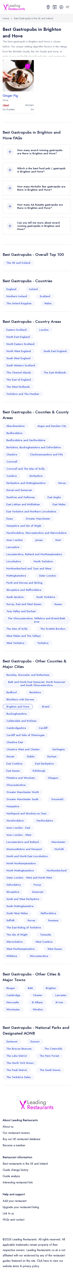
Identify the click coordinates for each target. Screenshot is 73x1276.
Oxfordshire (13, 885)
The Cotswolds (53, 1049)
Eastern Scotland (16, 330)
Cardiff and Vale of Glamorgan (25, 735)
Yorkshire (43, 643)
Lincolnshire (13, 561)
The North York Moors (20, 1063)
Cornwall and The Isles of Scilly (25, 469)
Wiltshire (11, 956)
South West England (18, 358)
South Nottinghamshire (19, 906)
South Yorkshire (45, 597)
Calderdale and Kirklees (21, 721)
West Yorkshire (15, 643)
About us (8, 1127)
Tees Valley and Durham (21, 611)
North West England (18, 351)
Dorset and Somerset (19, 490)
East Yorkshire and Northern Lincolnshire (31, 511)
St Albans (37, 1002)
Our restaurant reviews (16, 1133)
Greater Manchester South (22, 799)
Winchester (13, 1009)
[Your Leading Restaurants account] (61, 7)
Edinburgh (39, 771)
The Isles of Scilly (16, 629)
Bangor (10, 988)
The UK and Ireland (18, 263)
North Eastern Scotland (20, 344)
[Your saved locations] (48, 7)
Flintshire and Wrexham (20, 778)
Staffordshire (48, 913)
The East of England (18, 380)
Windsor (38, 1009)
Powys (37, 885)
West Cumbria (43, 942)
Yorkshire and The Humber (22, 394)
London (44, 330)
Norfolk (59, 849)
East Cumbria (14, 764)
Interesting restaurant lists (18, 1182)
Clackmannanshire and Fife (46, 454)
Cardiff (43, 728)
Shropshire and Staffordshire (23, 590)
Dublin (31, 756)
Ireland (33, 289)
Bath (30, 988)
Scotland (45, 296)
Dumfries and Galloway (20, 497)
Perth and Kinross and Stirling (24, 583)
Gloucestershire (16, 785)
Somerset (37, 892)
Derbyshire (36, 476)
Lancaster (61, 995)
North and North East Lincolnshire (27, 856)
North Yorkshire (43, 561)
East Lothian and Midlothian (23, 504)
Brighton (51, 988)
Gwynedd (57, 799)
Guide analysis (11, 1176)
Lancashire (12, 547)
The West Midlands (18, 387)
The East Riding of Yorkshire (23, 927)
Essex (9, 519)
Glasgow (53, 778)
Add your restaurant (14, 1201)
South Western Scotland (20, 365)
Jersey (39, 540)
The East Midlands (55, 372)
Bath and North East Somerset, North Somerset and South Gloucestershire (36, 683)
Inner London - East (18, 828)
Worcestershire (39, 956)
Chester (37, 995)
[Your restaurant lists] (55, 7)
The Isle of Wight (16, 935)
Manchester (59, 842)
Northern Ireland (16, 296)
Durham (52, 756)
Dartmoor (12, 1041)
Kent (58, 540)
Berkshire (35, 692)
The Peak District (16, 1070)
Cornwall (11, 462)
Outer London (47, 576)
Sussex (58, 604)
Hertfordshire (44, 821)
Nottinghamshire (16, 576)
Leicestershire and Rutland (22, 842)
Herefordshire (15, 821)
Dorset (10, 756)
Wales (48, 303)
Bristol (45, 707)
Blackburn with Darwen (20, 699)
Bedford (11, 692)
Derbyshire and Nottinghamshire (26, 483)
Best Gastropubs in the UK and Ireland (33, 18)
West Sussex (54, 949)
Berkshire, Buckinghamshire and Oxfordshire (33, 447)
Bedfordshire (14, 433)
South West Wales (17, 913)
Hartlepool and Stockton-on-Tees (26, 813)
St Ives (59, 1002)
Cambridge (13, 995)
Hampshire (12, 806)
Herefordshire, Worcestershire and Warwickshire (36, 533)
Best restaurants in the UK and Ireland (25, 1164)
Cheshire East (14, 742)
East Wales (59, 504)
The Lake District (16, 1056)
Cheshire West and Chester (23, 749)
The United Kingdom (19, 303)
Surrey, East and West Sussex (23, 604)
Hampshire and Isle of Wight (23, 526)
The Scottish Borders (52, 629)
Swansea (53, 920)
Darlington (58, 749)
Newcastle (12, 1002)
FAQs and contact (13, 1220)
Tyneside (45, 935)
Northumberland (57, 870)
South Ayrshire (15, 597)
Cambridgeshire (16, 728)
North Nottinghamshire (20, 870)
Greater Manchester (38, 519)
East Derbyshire (44, 764)
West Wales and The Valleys (23, 636)
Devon (62, 483)
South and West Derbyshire (22, 899)
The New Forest (49, 1056)
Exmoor (35, 1041)
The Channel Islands (18, 372)
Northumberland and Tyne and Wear (29, 568)
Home (6, 18)
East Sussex (13, 771)
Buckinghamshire (16, 714)
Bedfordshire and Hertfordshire (25, 440)
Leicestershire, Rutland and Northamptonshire (34, 554)
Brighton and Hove (17, 707)
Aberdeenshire (15, 426)
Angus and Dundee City (51, 426)
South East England (55, 351)
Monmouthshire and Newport (24, 849)
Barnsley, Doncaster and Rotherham (27, 675)
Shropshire (12, 892)
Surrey (31, 920)
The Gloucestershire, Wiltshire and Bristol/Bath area (36, 620)
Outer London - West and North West (29, 878)
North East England (18, 337)
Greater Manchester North (22, 792)
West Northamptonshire (20, 949)
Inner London (14, 540)
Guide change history (15, 1170)
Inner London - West (18, 835)
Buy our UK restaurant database (21, 1139)
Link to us (8, 1213)
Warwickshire (14, 942)
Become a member (14, 1145)
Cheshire (11, 454)
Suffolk (10, 920)
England (11, 289)
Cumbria (11, 476)
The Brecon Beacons (19, 1049)
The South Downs (50, 1070)
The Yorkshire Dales (18, 1077)
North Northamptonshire (21, 863)
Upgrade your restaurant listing (21, 1207)
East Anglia (54, 497)
